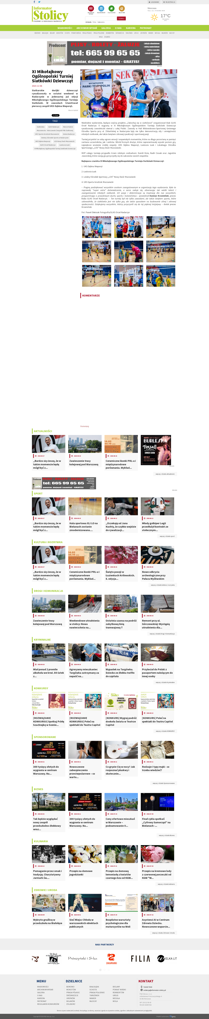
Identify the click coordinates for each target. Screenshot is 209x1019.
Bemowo (37, 33)
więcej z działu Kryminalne (165, 682)
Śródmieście (120, 33)
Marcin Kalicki (68, 127)
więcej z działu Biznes (167, 835)
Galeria (106, 27)
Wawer (150, 33)
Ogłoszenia (100, 22)
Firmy (94, 22)
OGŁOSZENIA (111, 12)
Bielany (52, 33)
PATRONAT (146, 27)
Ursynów (143, 33)
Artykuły (88, 22)
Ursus (136, 33)
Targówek (129, 33)
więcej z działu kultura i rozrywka (163, 585)
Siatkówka (40, 127)
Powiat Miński (76, 33)
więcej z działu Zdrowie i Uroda (163, 933)
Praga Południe (99, 33)
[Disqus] (128, 331)
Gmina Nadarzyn (69, 134)
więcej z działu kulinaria (166, 884)
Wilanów (165, 33)
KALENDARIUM (101, 12)
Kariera (130, 27)
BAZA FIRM (122, 12)
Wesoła (157, 33)
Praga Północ (87, 33)
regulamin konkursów (48, 1004)
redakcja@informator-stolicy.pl (154, 990)
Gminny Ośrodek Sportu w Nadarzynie (55, 138)
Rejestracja (170, 2)
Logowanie (155, 2)
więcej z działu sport (167, 536)
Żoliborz (107, 37)
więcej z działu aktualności (165, 474)
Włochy (171, 33)
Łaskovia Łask (65, 145)
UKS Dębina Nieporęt (42, 141)
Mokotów (59, 33)
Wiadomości (65, 27)
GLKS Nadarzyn (53, 127)
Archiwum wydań (87, 27)
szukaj (121, 18)
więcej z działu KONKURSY (165, 731)
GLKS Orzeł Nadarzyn (48, 145)
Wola (101, 37)
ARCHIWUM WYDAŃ (91, 13)
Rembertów (110, 33)
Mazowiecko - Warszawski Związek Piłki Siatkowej (55, 130)
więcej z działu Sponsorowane (164, 783)
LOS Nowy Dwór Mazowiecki (64, 141)
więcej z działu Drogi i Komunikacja (162, 634)
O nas (118, 27)
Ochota (67, 33)
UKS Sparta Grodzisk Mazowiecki (47, 134)
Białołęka (45, 33)
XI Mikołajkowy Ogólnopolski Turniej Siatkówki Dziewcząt (54, 148)
